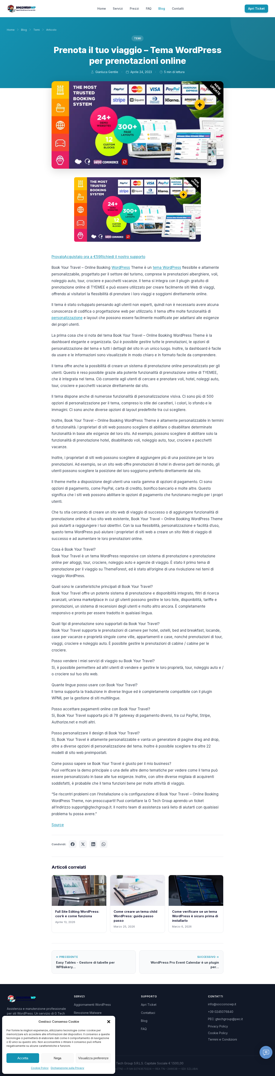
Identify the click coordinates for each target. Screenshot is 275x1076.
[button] (109, 1021)
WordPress (121, 267)
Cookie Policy (40, 1068)
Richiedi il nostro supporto (123, 257)
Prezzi (134, 8)
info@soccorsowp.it (222, 1004)
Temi (36, 29)
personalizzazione (67, 318)
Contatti (178, 8)
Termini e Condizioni (222, 1039)
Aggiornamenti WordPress (92, 1004)
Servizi (118, 8)
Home (101, 8)
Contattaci (148, 1013)
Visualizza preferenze (93, 1058)
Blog (161, 8)
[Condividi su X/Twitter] (83, 844)
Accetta (22, 1058)
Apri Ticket (256, 8)
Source (58, 825)
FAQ (148, 8)
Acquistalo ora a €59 (82, 257)
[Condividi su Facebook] (72, 844)
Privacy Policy (218, 1026)
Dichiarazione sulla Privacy (67, 1068)
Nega (57, 1058)
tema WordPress (167, 267)
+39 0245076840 (220, 1011)
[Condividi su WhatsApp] (103, 844)
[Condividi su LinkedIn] (93, 844)
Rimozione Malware (88, 1013)
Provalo (58, 257)
